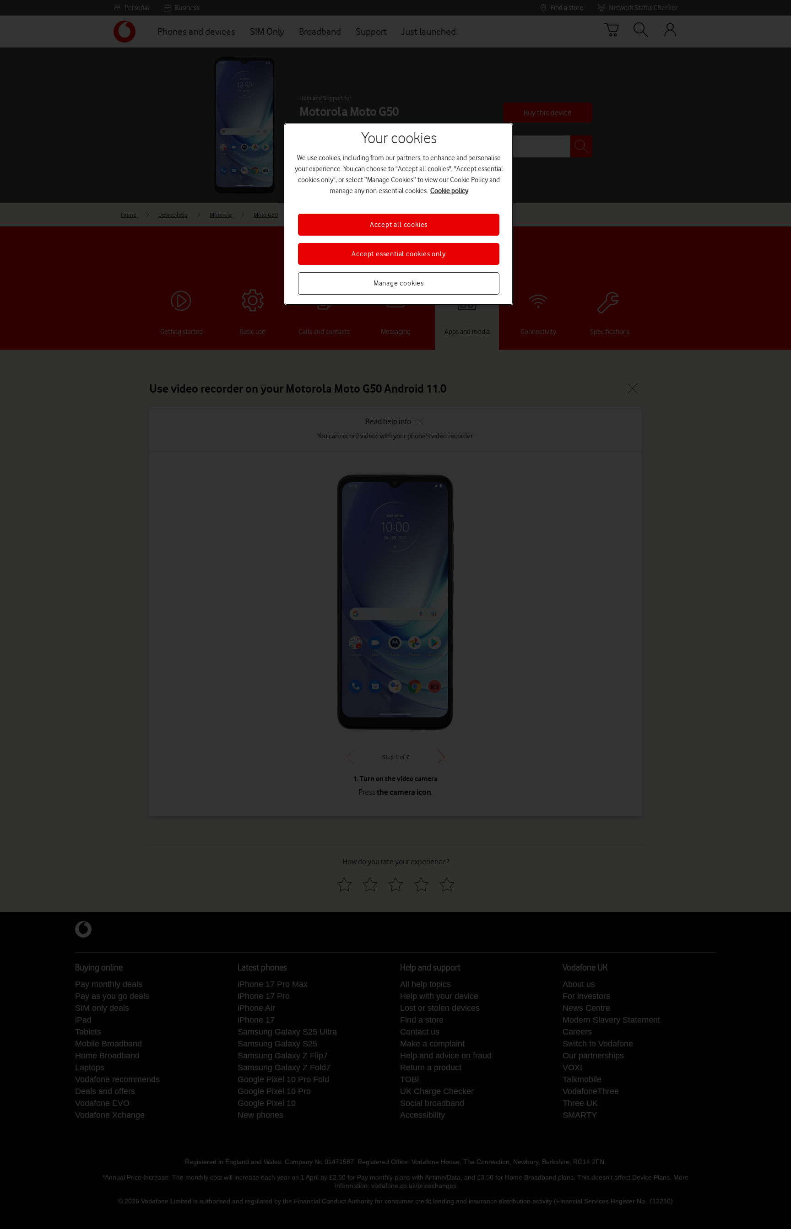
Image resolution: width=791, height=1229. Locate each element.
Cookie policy (449, 191)
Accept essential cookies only (398, 254)
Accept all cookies (399, 225)
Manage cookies (399, 283)
